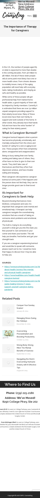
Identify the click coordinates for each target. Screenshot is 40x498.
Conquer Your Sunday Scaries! (26, 306)
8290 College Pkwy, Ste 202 (26, 7)
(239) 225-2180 (25, 393)
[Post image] (8, 308)
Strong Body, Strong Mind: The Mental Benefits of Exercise (25, 348)
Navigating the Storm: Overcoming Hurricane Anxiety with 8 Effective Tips (26, 363)
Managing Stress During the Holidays (26, 319)
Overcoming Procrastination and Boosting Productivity (26, 334)
